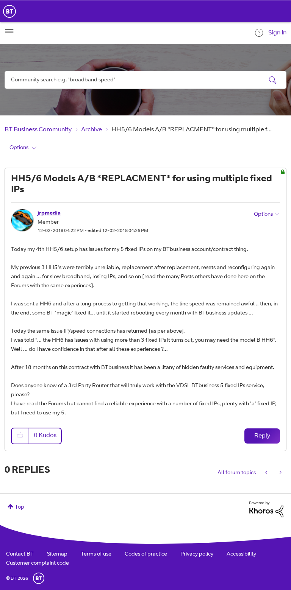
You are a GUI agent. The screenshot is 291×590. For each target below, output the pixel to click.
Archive (91, 130)
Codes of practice (146, 554)
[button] (20, 435)
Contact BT (20, 554)
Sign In (277, 33)
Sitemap (57, 554)
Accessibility (241, 554)
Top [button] (19, 507)
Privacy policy (196, 554)
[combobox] (145, 80)
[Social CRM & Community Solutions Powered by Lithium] (266, 509)
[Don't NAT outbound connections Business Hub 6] (267, 473)
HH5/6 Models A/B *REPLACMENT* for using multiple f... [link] (191, 130)
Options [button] (18, 148)
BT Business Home (9, 11)
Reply (262, 436)
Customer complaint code (37, 563)
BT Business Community (38, 130)
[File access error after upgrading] (279, 473)
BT (38, 578)
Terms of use (96, 554)
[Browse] (9, 31)
